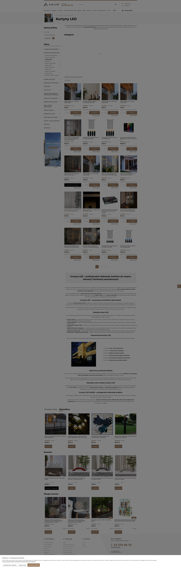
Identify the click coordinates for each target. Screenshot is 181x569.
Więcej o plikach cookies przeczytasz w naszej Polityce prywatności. (19, 561)
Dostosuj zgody (22, 565)
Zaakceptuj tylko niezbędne (9, 565)
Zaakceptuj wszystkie (34, 565)
